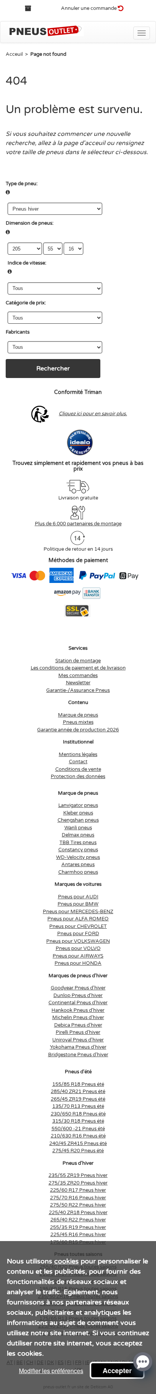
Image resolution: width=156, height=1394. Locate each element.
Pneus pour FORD (78, 934)
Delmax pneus (78, 835)
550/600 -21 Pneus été (78, 1129)
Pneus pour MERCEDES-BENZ (78, 912)
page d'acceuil (84, 143)
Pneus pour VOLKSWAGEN (78, 941)
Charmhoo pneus (78, 872)
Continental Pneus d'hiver (78, 1003)
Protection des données (78, 776)
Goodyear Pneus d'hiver (78, 988)
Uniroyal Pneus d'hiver (78, 1040)
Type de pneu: (21, 184)
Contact (78, 762)
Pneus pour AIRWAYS (78, 956)
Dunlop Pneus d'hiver (78, 995)
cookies (66, 1261)
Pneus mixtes (78, 722)
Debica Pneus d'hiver (78, 1025)
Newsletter (78, 683)
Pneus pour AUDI (78, 897)
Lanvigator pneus (78, 805)
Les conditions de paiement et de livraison (78, 668)
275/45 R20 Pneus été (78, 1151)
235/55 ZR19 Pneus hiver (78, 1175)
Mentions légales (78, 754)
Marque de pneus (78, 715)
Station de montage (78, 661)
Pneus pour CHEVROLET (78, 926)
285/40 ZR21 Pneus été (78, 1091)
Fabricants (18, 332)
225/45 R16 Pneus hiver (78, 1235)
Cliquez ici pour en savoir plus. (93, 414)
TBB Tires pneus (78, 843)
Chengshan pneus (78, 820)
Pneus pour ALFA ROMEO (78, 919)
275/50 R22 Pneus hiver (78, 1205)
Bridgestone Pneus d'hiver (78, 1055)
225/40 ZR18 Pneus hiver (78, 1213)
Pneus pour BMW (78, 904)
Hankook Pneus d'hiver (78, 1010)
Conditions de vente (78, 769)
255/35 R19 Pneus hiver (78, 1227)
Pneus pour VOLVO (78, 948)
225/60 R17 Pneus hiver (78, 1190)
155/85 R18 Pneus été (78, 1084)
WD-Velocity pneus (78, 857)
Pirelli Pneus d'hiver (78, 1032)
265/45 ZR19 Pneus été (78, 1099)
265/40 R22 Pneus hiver (78, 1220)
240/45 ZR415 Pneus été (78, 1143)
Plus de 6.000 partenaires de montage (78, 524)
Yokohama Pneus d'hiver (78, 1047)
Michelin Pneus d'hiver (78, 1017)
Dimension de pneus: (29, 223)
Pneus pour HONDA (78, 963)
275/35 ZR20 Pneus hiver (78, 1183)
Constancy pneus (78, 850)
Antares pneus (78, 865)
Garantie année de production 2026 (78, 730)
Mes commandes (78, 676)
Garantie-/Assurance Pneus (78, 690)
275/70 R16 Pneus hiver (78, 1198)
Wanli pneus (78, 828)
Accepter (117, 1370)
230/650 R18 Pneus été (78, 1114)
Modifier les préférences (51, 1370)
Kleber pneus (78, 813)
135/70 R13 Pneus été (78, 1106)
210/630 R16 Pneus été (78, 1136)
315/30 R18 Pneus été (78, 1121)
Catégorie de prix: (26, 303)
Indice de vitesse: (27, 263)
